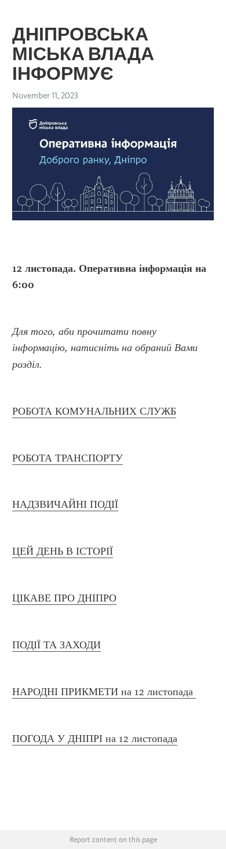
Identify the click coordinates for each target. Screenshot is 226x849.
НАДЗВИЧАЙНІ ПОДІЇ (65, 504)
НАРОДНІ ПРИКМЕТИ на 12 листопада (104, 691)
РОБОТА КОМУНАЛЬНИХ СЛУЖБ (94, 411)
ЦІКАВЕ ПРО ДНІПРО (64, 598)
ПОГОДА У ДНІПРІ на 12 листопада (94, 738)
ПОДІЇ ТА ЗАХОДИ (56, 644)
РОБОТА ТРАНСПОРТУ (67, 458)
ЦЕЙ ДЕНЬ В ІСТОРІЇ (62, 551)
